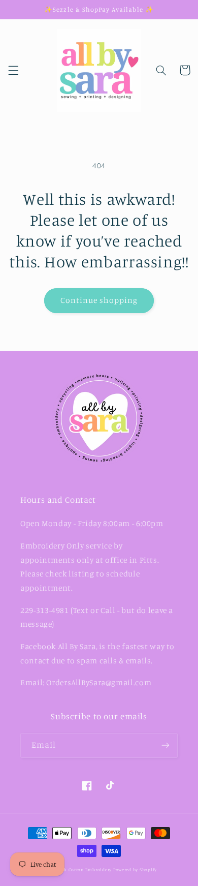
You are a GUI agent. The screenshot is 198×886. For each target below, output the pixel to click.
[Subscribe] (165, 745)
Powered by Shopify (135, 869)
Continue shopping (99, 300)
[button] (13, 70)
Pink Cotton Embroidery (85, 869)
